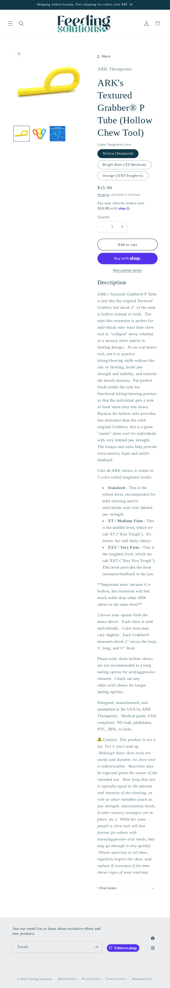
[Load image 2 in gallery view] (39, 134)
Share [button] (106, 56)
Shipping (103, 194)
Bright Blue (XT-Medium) (124, 165)
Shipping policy (142, 978)
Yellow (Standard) (118, 153)
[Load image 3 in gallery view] (57, 134)
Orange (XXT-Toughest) (123, 176)
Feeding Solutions (40, 979)
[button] (10, 23)
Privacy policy (91, 978)
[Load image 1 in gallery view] (21, 134)
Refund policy (67, 978)
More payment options (127, 270)
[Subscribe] (96, 947)
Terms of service (116, 978)
